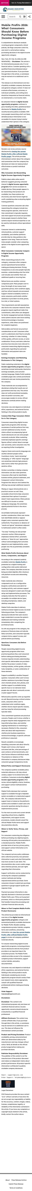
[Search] (20, 17)
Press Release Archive (18, 1180)
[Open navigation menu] (3, 16)
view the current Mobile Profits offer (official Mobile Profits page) (15, 934)
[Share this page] (29, 16)
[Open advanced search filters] (24, 17)
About (8, 1180)
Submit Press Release (16, 1184)
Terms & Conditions (16, 1188)
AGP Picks (4, 3)
